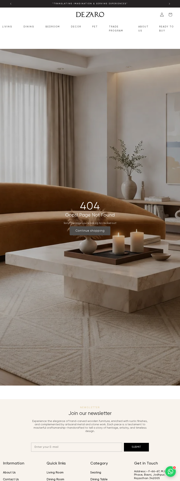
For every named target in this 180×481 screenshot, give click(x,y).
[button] (9, 27)
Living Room (55, 472)
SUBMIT (136, 447)
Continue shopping (90, 230)
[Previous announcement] (11, 3)
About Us (9, 472)
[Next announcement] (169, 3)
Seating (95, 472)
